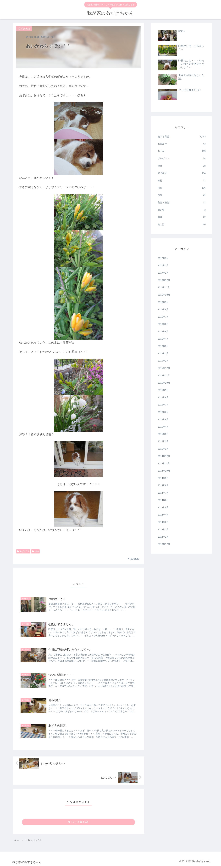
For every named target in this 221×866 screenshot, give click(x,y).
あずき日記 (24, 551)
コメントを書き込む (78, 822)
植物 (37, 551)
